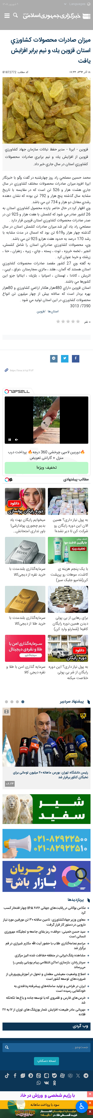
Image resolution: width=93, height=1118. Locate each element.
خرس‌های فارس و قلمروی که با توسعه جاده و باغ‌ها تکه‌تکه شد (46, 1000)
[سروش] (30, 1076)
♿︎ (82, 1106)
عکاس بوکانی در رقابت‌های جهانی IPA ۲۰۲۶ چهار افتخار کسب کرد (45, 910)
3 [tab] (11, 701)
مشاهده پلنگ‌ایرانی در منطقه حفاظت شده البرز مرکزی (50, 955)
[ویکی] (46, 1084)
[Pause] (10, 440)
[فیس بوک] (15, 1076)
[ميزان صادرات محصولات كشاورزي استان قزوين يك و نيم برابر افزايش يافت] (46, 110)
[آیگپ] (46, 1076)
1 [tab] (22, 701)
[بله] (54, 1076)
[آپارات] (62, 1076)
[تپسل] (6, 391)
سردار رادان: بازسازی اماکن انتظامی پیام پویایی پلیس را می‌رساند (49, 965)
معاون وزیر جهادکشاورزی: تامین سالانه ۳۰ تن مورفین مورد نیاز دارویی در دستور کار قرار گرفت (44, 922)
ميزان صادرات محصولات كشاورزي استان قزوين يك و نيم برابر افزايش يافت (51, 50)
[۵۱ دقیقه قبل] (46, 737)
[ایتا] (38, 1076)
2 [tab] (17, 701)
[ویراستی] (23, 1076)
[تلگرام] (86, 1076)
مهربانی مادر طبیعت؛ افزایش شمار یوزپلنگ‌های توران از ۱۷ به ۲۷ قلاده (44, 1012)
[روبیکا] (70, 1076)
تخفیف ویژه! (46, 467)
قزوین (40, 311)
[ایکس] (78, 1076)
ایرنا (52, 16)
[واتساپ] (38, 1084)
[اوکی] (54, 1084)
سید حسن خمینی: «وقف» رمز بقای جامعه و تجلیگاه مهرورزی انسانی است (45, 934)
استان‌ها (53, 311)
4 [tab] (6, 701)
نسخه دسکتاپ (46, 1061)
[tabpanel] (46, 748)
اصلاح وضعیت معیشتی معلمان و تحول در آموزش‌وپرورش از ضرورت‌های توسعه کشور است (46, 977)
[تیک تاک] (7, 1076)
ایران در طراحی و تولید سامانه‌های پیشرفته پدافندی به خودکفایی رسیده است (50, 989)
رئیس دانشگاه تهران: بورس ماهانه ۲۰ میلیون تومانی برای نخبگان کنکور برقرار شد (50, 775)
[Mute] (17, 440)
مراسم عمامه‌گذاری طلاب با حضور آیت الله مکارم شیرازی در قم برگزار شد (45, 946)
